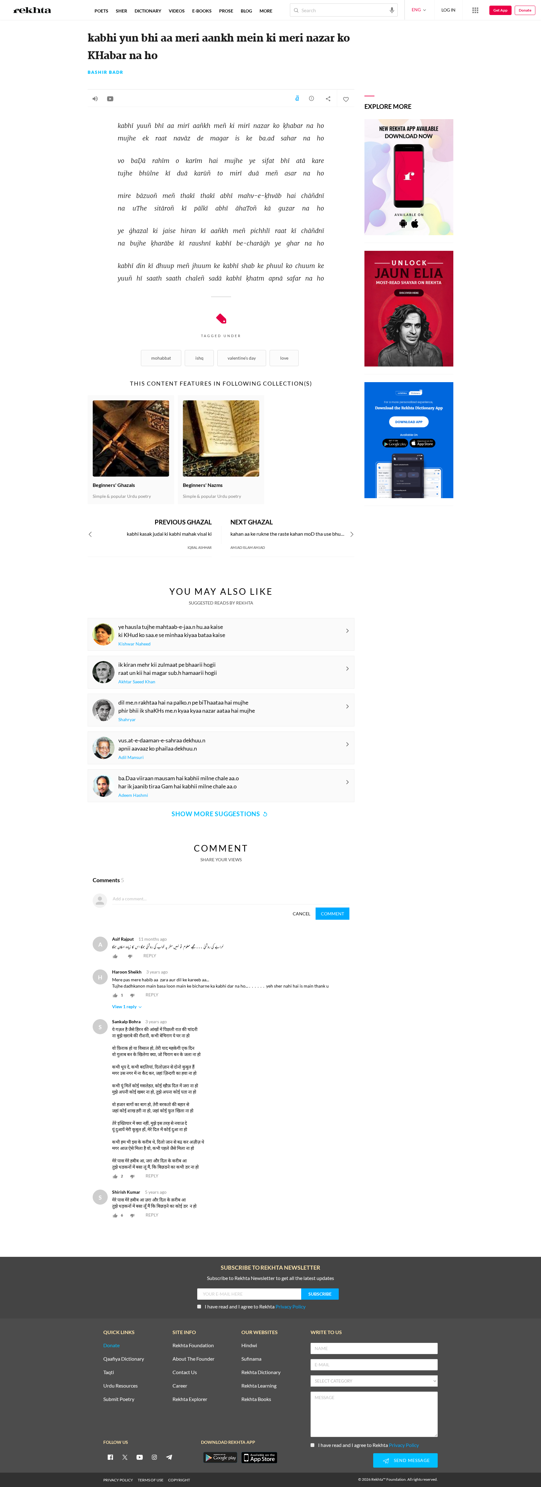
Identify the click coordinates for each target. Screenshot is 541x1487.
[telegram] (169, 1457)
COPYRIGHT (179, 1480)
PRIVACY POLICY (118, 1480)
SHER (121, 10)
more (266, 10)
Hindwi (249, 1345)
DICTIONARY (148, 10)
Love (284, 358)
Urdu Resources (120, 1385)
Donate (525, 10)
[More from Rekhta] (475, 10)
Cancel (301, 913)
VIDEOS (177, 10)
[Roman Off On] (297, 98)
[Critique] (311, 98)
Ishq (199, 358)
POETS (101, 10)
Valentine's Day (242, 358)
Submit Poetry (118, 1399)
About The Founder (193, 1359)
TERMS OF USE (150, 1480)
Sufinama (251, 1359)
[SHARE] (328, 98)
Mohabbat (161, 358)
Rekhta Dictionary (261, 1372)
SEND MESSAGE (412, 1460)
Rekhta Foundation (193, 1345)
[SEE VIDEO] (110, 98)
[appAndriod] (220, 1457)
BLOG (246, 10)
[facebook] (110, 1457)
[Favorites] (345, 98)
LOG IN (448, 10)
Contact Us (185, 1372)
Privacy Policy (291, 1306)
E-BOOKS (202, 10)
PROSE (226, 10)
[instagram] (154, 1457)
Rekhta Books (256, 1399)
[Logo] (32, 11)
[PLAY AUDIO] (95, 98)
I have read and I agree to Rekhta (255, 1306)
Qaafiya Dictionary (123, 1359)
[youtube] (140, 1457)
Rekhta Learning (258, 1385)
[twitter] (125, 1457)
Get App (500, 10)
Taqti (108, 1372)
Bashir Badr (105, 72)
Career (180, 1385)
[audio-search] (392, 9)
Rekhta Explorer (190, 1399)
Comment (332, 913)
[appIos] (259, 1457)
